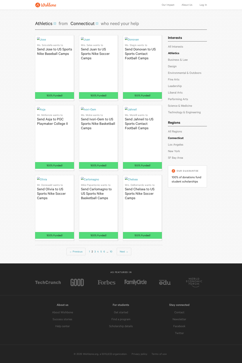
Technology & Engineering (184, 112)
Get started (121, 312)
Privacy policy (139, 354)
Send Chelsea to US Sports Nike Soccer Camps (140, 192)
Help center (62, 326)
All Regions (175, 131)
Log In (203, 4)
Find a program (120, 319)
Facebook (179, 326)
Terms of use (159, 354)
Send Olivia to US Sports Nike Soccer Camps (51, 192)
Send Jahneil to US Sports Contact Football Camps (139, 122)
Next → (124, 251)
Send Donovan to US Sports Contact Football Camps (140, 52)
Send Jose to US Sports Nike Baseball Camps (54, 50)
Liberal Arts (175, 92)
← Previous (76, 251)
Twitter (179, 333)
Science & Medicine (180, 105)
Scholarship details (121, 326)
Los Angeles (175, 144)
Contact (179, 312)
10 (111, 251)
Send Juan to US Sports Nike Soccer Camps (95, 52)
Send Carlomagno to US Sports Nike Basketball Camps (96, 192)
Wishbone (45, 5)
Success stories (62, 319)
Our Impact (168, 4)
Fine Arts (173, 79)
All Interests (175, 46)
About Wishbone (62, 312)
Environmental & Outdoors (184, 73)
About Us (187, 4)
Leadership (175, 86)
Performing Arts (178, 99)
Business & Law (178, 59)
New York (174, 151)
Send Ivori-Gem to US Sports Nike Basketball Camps (98, 122)
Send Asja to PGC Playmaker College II (52, 120)
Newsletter (179, 319)
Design (172, 66)
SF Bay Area (175, 157)
